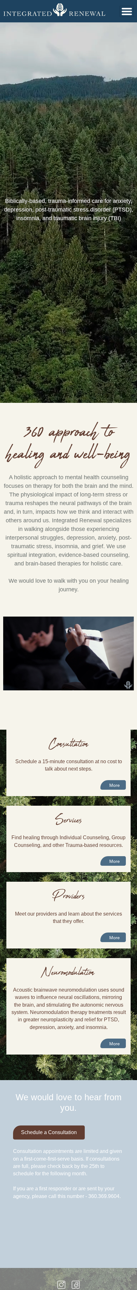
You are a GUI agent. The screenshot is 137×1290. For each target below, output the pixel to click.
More (114, 785)
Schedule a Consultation (49, 1132)
